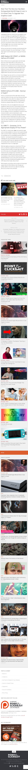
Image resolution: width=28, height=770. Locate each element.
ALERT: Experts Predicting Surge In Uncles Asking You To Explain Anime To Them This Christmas (13, 404)
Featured (8, 255)
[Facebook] (24, 214)
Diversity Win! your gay (6, 424)
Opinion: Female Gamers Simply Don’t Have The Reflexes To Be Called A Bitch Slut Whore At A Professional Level (13, 299)
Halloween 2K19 (7, 175)
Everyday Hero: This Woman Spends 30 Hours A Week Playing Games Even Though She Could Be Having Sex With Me (14, 538)
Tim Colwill (4, 18)
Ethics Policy (5, 692)
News (7, 275)
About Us (4, 673)
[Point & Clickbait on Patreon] (12, 709)
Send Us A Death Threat (7, 683)
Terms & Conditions (6, 689)
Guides (2, 5)
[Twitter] (19, 214)
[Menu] (26, 1)
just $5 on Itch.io (13, 744)
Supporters (5, 686)
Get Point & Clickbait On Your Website (11, 680)
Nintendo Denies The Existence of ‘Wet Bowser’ (12, 558)
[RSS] (22, 214)
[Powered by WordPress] (9, 763)
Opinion (7, 296)
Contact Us (4, 676)
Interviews (3, 637)
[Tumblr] (26, 214)
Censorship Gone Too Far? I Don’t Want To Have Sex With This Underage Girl (13, 362)
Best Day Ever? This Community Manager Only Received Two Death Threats (12, 383)
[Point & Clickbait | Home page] (6, 2)
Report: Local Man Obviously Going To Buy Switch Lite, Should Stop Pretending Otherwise (13, 444)
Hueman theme (21, 763)
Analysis (3, 255)
